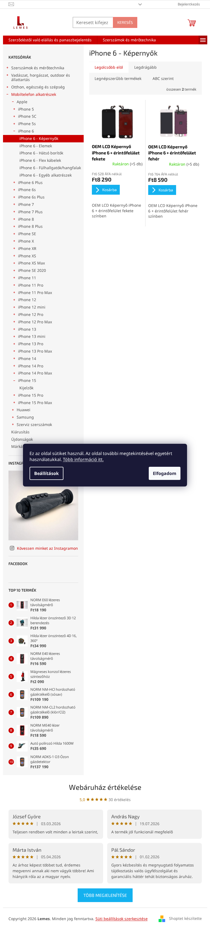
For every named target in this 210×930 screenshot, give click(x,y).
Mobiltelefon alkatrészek (33, 94)
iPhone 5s (27, 123)
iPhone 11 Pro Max (35, 292)
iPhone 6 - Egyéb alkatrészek (45, 175)
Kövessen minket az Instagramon (47, 548)
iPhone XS (27, 255)
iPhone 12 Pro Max (35, 321)
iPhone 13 (27, 329)
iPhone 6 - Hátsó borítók (41, 153)
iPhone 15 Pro (30, 395)
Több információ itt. (83, 459)
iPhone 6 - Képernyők (38, 138)
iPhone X (26, 241)
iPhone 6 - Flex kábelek (40, 160)
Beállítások (46, 473)
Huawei (23, 409)
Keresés (125, 22)
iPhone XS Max (31, 263)
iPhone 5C (27, 116)
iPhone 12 (27, 299)
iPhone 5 (26, 109)
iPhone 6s (27, 189)
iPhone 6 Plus (30, 182)
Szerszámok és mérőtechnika (37, 67)
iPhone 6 (26, 131)
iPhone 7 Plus (30, 211)
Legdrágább (145, 67)
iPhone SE (27, 233)
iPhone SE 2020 (32, 270)
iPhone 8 (26, 219)
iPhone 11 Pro (30, 285)
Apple (22, 101)
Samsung (25, 417)
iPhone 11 (27, 277)
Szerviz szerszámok (34, 424)
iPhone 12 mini (31, 307)
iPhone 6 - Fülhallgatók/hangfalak (50, 167)
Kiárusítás (20, 431)
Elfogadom (164, 473)
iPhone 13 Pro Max (35, 351)
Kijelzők (26, 387)
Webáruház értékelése (105, 787)
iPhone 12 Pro (30, 314)
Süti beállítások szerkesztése (121, 918)
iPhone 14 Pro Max (35, 373)
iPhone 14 (27, 358)
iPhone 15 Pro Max (35, 402)
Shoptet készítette (185, 918)
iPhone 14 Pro (30, 365)
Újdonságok (22, 439)
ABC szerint (163, 78)
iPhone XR (27, 248)
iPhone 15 (27, 380)
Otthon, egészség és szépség (38, 87)
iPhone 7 (26, 204)
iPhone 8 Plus (30, 226)
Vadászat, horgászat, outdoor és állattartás (40, 77)
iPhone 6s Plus (31, 197)
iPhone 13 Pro (30, 343)
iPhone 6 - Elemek (35, 145)
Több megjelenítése (105, 895)
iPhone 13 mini (31, 336)
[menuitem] (50, 40)
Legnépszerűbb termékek (118, 78)
